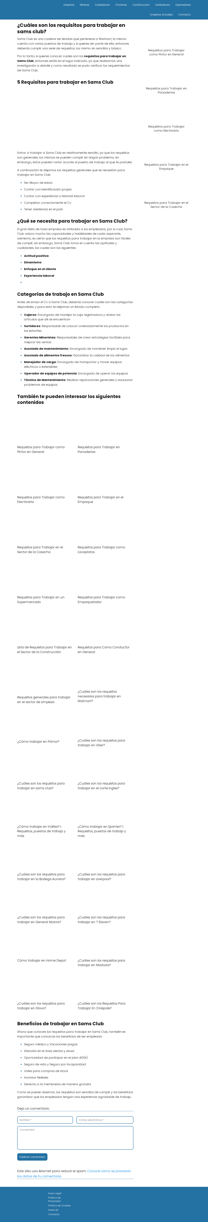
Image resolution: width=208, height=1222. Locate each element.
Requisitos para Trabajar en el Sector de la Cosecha (40, 549)
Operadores (183, 5)
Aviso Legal (54, 1193)
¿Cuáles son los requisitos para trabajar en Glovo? (41, 1005)
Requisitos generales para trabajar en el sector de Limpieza (44, 699)
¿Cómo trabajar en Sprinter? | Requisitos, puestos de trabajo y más (102, 831)
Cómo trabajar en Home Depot (41, 960)
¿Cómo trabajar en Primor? (38, 741)
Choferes (121, 5)
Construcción (141, 5)
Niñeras (84, 5)
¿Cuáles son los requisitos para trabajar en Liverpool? (101, 876)
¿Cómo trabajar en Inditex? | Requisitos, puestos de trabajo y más (41, 831)
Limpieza (69, 5)
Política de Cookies (59, 1205)
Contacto (184, 14)
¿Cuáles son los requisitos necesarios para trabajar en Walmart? (99, 696)
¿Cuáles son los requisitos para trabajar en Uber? (101, 742)
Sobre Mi (53, 1210)
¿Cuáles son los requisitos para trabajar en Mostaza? (101, 962)
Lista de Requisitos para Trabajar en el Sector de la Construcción (44, 649)
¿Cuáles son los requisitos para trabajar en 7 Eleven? (101, 919)
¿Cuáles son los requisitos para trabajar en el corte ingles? (101, 785)
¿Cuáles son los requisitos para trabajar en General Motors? (41, 919)
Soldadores (162, 5)
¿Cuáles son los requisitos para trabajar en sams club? (41, 785)
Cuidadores (102, 5)
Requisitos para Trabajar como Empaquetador (101, 599)
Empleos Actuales (161, 14)
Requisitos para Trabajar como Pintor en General (41, 449)
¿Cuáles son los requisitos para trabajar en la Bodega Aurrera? (41, 876)
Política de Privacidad (54, 1199)
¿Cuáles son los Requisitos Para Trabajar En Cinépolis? (101, 1005)
